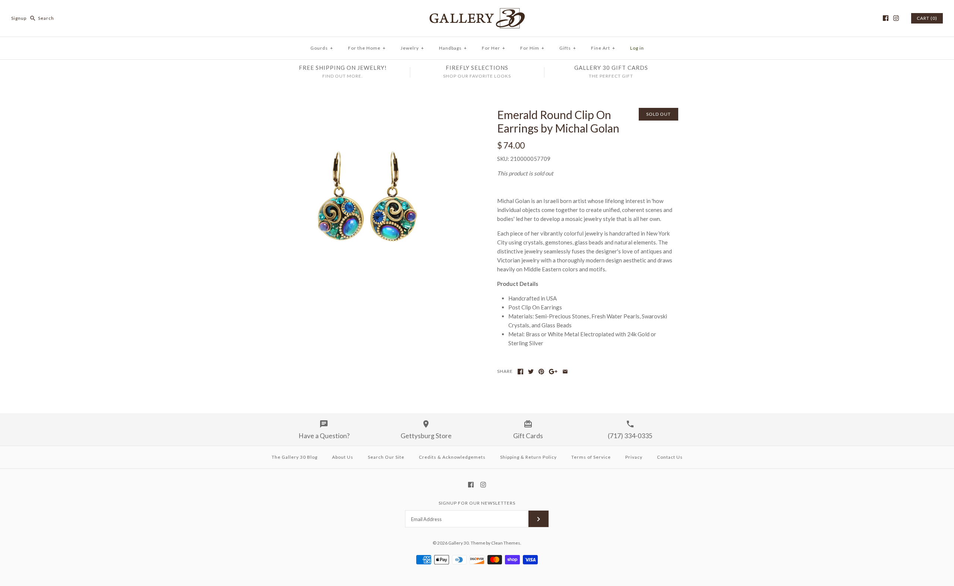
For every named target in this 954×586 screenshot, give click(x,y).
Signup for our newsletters (477, 503)
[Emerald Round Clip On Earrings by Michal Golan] (366, 112)
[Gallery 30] (477, 12)
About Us (342, 457)
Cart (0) (927, 18)
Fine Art (603, 48)
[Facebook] (885, 18)
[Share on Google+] (553, 371)
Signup (18, 18)
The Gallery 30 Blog (295, 457)
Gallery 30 (458, 543)
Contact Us (670, 457)
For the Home (367, 48)
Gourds (321, 48)
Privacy (633, 457)
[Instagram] (896, 18)
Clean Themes (505, 543)
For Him (532, 48)
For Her (493, 48)
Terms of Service (591, 457)
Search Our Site (386, 457)
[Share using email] (565, 371)
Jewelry (412, 48)
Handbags (453, 48)
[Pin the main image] (541, 371)
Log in (637, 48)
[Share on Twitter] (531, 371)
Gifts (567, 48)
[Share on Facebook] (520, 371)
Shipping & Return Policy (528, 457)
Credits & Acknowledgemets (452, 457)
